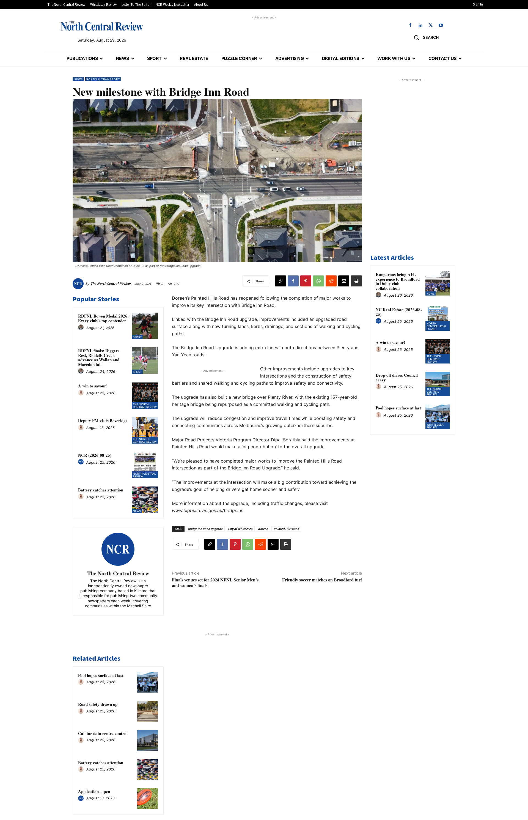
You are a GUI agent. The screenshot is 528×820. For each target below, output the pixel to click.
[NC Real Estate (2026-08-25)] (437, 318)
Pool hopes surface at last (100, 675)
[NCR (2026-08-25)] (145, 465)
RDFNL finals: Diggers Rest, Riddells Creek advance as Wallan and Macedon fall (98, 357)
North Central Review (144, 475)
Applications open (94, 791)
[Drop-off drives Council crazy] (437, 384)
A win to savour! (93, 386)
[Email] (343, 280)
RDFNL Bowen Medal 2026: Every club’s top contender (103, 318)
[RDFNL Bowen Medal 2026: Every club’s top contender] (145, 326)
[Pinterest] (305, 280)
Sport (137, 337)
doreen (263, 529)
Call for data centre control (103, 733)
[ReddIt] (331, 280)
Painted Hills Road (286, 529)
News (78, 79)
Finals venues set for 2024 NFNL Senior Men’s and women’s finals (215, 582)
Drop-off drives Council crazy (397, 377)
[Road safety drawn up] (147, 711)
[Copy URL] (280, 280)
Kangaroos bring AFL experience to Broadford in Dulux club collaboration (398, 281)
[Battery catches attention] (145, 499)
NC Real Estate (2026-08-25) (399, 312)
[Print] (356, 280)
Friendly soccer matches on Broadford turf (322, 579)
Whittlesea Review (435, 426)
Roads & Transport (103, 79)
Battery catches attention (100, 490)
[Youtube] (441, 25)
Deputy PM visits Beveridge (103, 420)
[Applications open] (147, 798)
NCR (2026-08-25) (94, 455)
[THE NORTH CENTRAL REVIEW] (102, 25)
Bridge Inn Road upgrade (205, 529)
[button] (424, 37)
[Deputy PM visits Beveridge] (145, 430)
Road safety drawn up (97, 704)
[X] (431, 25)
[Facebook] (410, 25)
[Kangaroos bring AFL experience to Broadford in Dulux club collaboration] (437, 283)
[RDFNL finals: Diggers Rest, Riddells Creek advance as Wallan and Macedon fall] (145, 360)
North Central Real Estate (437, 326)
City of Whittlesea (240, 529)
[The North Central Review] (79, 283)
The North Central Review (110, 283)
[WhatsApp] (318, 280)
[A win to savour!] (145, 395)
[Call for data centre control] (147, 740)
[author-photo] (81, 327)
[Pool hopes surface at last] (147, 682)
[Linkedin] (420, 25)
